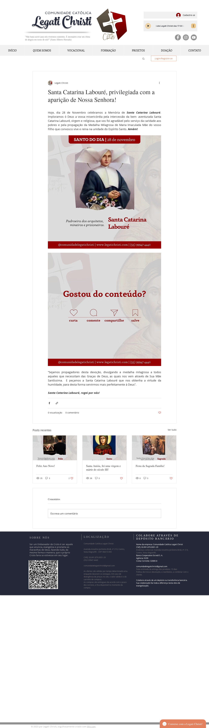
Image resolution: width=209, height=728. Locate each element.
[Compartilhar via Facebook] (49, 403)
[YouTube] (194, 37)
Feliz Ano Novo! (45, 466)
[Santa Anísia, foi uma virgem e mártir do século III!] (104, 447)
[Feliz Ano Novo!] (55, 447)
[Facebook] (178, 37)
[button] (143, 58)
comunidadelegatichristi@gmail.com (99, 565)
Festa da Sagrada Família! (151, 466)
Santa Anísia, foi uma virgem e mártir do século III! (103, 467)
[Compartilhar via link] (56, 403)
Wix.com (91, 726)
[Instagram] (186, 37)
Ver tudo (172, 429)
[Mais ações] (159, 83)
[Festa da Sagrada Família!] (154, 447)
